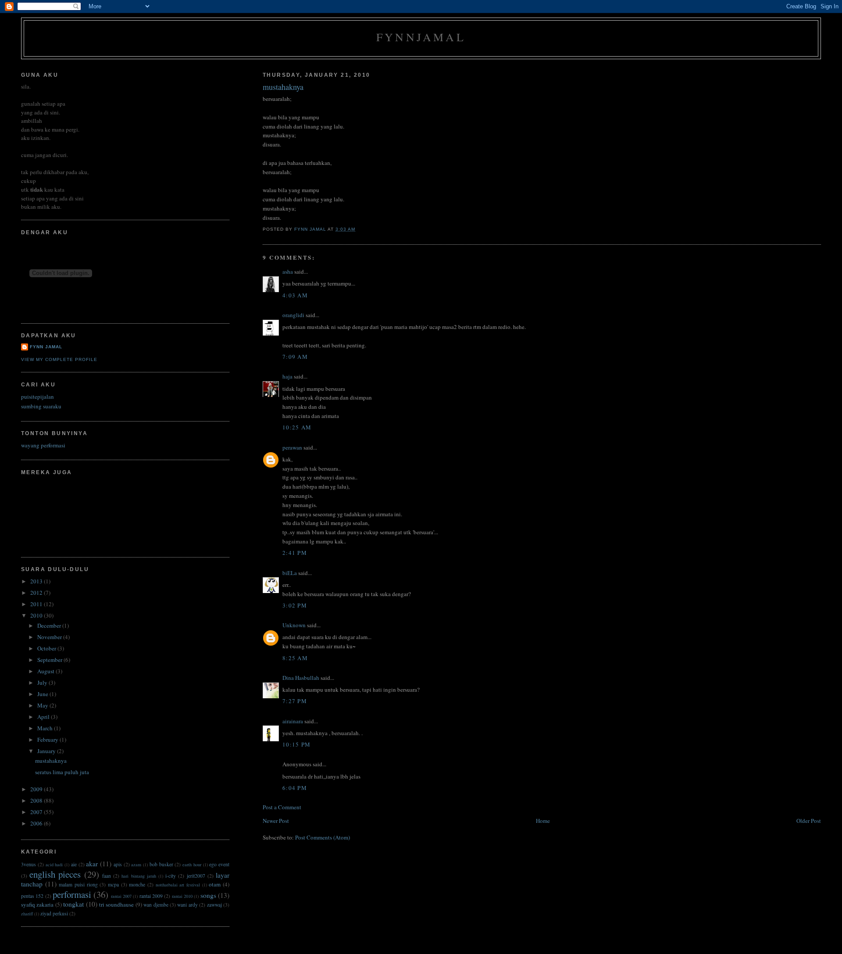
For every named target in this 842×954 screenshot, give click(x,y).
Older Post (808, 821)
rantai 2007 (121, 896)
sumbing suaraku (41, 406)
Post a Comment (282, 807)
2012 (37, 593)
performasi (72, 894)
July (43, 682)
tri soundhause (116, 904)
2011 (37, 604)
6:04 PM (294, 788)
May (43, 705)
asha (287, 271)
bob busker (161, 864)
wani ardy (187, 904)
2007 (37, 812)
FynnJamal (421, 36)
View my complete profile (59, 359)
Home (543, 821)
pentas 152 (32, 896)
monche (137, 884)
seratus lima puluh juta (62, 772)
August (46, 671)
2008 (37, 800)
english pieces (55, 874)
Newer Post (276, 821)
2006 (37, 823)
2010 (37, 615)
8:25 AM (295, 658)
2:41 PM (294, 553)
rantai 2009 (151, 896)
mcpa (113, 884)
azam (136, 864)
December (49, 625)
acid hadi (54, 864)
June (43, 694)
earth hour (191, 864)
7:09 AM (295, 357)
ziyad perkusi (54, 913)
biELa (289, 573)
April (44, 717)
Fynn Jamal (46, 346)
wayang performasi (43, 445)
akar (92, 863)
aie (74, 864)
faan (106, 875)
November (50, 637)
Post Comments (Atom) (322, 837)
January (47, 751)
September (50, 660)
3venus (28, 864)
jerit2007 (196, 875)
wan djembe (155, 904)
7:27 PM (294, 701)
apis (118, 864)
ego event (219, 864)
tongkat (73, 904)
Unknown (294, 625)
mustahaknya (51, 761)
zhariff (27, 914)
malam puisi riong (78, 884)
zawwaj (214, 904)
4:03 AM (295, 295)
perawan (292, 447)
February (48, 739)
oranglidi (293, 315)
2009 (37, 789)
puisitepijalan (37, 396)
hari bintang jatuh (138, 876)
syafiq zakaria (37, 904)
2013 (37, 581)
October (47, 648)
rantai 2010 (182, 896)
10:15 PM (296, 744)
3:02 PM (294, 605)
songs (208, 895)
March (45, 728)
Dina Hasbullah (300, 678)
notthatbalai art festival (178, 885)
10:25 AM (296, 427)
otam (215, 884)
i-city (170, 875)
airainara (292, 721)
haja (287, 376)
